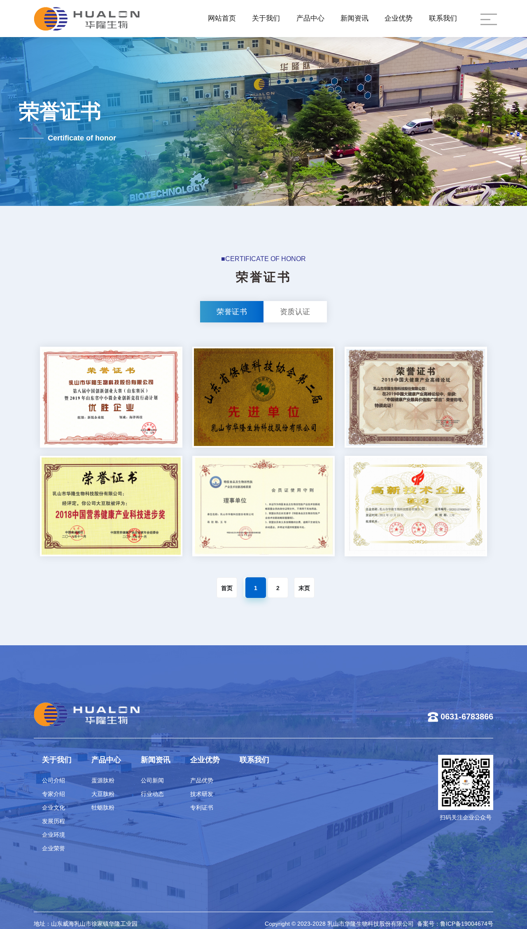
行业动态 (152, 794)
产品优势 (201, 780)
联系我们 (443, 18)
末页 (304, 588)
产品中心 (310, 18)
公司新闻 (152, 780)
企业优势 (399, 18)
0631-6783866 (467, 716)
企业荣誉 (53, 848)
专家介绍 (53, 794)
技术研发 (201, 794)
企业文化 (53, 807)
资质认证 (295, 312)
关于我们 (266, 18)
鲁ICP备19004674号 (466, 923)
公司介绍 (53, 780)
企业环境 (53, 834)
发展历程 (53, 821)
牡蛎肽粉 (102, 807)
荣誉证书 (232, 312)
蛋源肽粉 (102, 780)
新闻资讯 (354, 18)
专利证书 (201, 807)
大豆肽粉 (102, 794)
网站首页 (222, 18)
